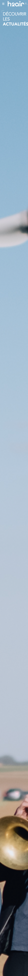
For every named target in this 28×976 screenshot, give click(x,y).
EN (26, 3)
